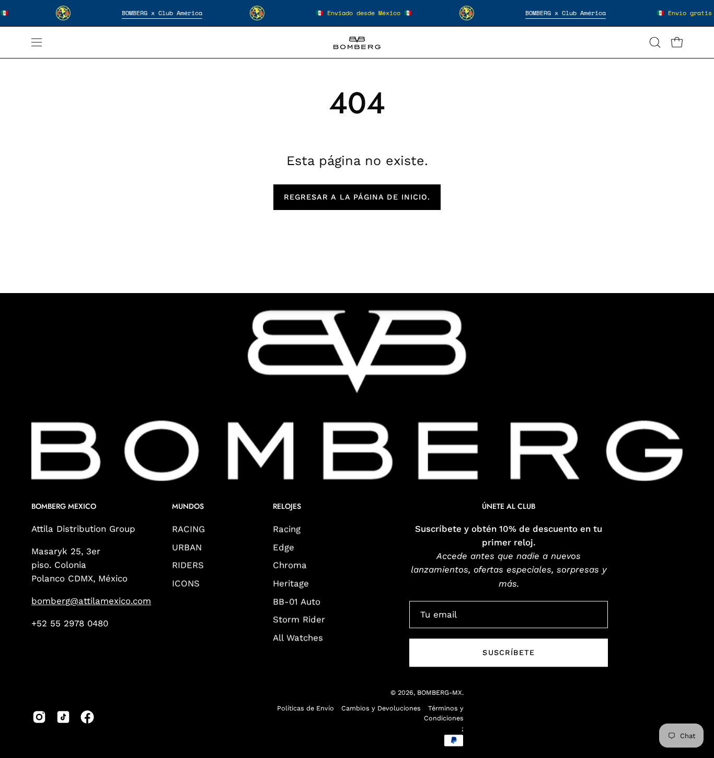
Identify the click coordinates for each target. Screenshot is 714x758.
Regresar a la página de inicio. (357, 197)
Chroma (290, 565)
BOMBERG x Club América (162, 12)
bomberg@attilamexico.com (91, 601)
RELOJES (287, 507)
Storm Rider (299, 619)
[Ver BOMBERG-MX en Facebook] (87, 717)
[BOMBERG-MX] (357, 42)
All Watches (298, 637)
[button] (655, 42)
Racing (287, 528)
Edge (283, 547)
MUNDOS (188, 507)
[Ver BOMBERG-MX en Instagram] (39, 717)
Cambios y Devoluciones (381, 708)
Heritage (291, 583)
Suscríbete (508, 652)
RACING (188, 528)
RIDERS (188, 565)
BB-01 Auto (296, 601)
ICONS (186, 583)
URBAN (187, 547)
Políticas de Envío (305, 708)
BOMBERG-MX (439, 692)
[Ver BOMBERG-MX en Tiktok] (63, 717)
